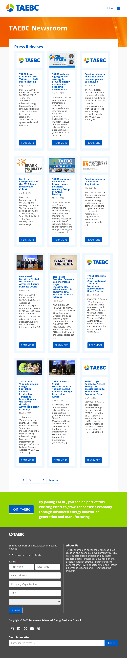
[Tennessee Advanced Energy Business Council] (22, 9)
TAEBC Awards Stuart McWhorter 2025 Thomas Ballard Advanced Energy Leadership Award (62, 389)
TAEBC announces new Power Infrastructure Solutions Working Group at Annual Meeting (62, 186)
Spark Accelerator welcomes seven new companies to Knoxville (95, 77)
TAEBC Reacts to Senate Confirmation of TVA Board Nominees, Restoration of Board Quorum (96, 283)
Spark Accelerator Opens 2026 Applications (95, 181)
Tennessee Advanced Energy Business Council (55, 620)
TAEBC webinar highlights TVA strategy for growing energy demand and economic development (61, 81)
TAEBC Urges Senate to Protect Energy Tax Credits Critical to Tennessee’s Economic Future (95, 388)
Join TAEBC (21, 509)
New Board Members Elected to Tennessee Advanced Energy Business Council (29, 281)
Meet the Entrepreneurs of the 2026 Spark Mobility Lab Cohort (29, 184)
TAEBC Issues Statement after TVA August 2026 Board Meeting (28, 77)
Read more (27, 142)
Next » (53, 480)
